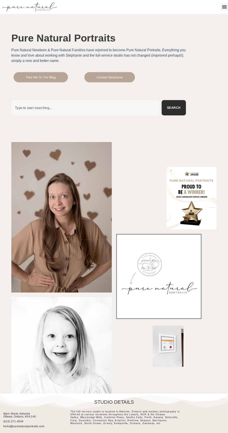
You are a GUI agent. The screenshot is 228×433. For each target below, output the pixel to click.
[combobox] (85, 107)
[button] (224, 7)
